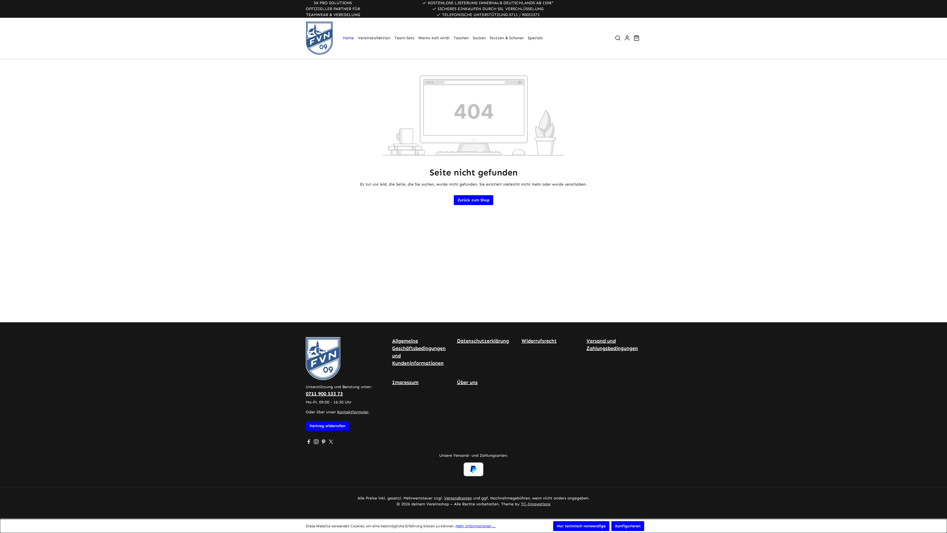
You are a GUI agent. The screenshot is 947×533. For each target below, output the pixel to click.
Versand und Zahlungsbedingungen (612, 344)
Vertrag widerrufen (327, 425)
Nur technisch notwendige (581, 526)
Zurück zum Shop (473, 200)
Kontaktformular (352, 412)
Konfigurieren (627, 526)
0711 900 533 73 (324, 394)
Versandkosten (458, 498)
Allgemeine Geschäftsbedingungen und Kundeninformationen (419, 352)
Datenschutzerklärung (483, 341)
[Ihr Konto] (627, 38)
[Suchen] (617, 38)
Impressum (405, 382)
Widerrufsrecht (539, 341)
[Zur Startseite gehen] (319, 38)
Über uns (467, 382)
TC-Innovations (535, 504)
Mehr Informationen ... (475, 526)
